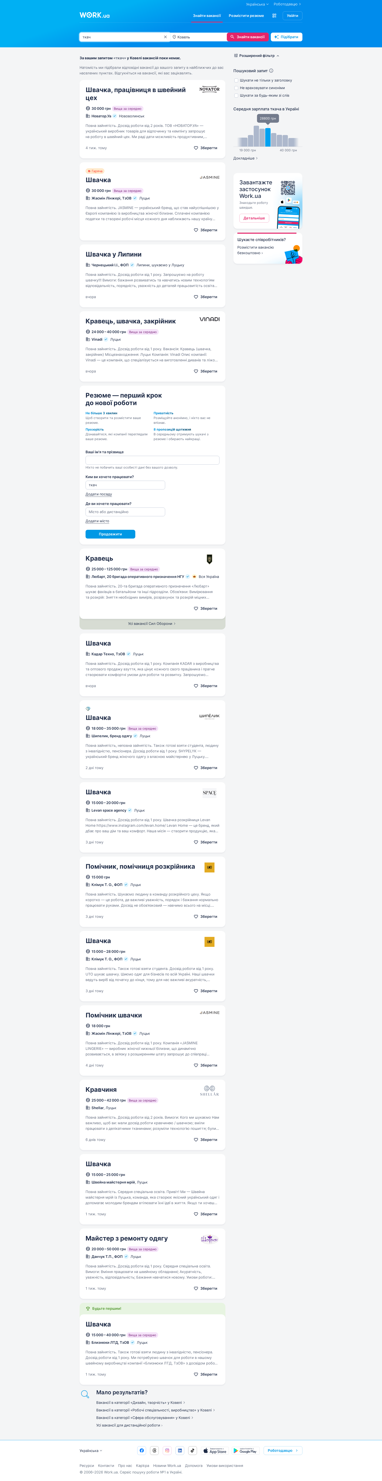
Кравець (99, 558)
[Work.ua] (94, 14)
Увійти (292, 16)
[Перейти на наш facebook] (141, 1450)
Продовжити (110, 534)
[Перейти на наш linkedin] (179, 1450)
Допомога (194, 1465)
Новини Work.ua (167, 1465)
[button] (274, 15)
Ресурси (87, 1465)
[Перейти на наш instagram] (167, 1450)
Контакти (106, 1465)
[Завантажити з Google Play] (246, 1450)
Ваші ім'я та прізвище (105, 452)
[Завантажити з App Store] (215, 1450)
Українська (89, 1451)
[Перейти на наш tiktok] (192, 1450)
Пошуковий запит (250, 70)
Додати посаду (99, 494)
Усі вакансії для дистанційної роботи (128, 1425)
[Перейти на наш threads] (154, 1450)
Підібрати (289, 37)
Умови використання (225, 1465)
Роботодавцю (286, 4)
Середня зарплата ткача (266, 109)
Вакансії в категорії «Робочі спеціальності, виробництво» (154, 1410)
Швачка (98, 180)
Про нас (125, 1465)
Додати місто (97, 521)
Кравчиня (101, 1089)
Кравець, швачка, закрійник (131, 321)
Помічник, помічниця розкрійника (140, 866)
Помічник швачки (114, 1015)
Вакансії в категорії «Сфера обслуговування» (143, 1418)
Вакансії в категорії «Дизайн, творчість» (139, 1402)
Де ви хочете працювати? (109, 504)
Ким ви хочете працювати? (110, 477)
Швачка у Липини (114, 254)
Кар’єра (142, 1465)
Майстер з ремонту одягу (127, 1238)
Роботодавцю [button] (280, 1450)
